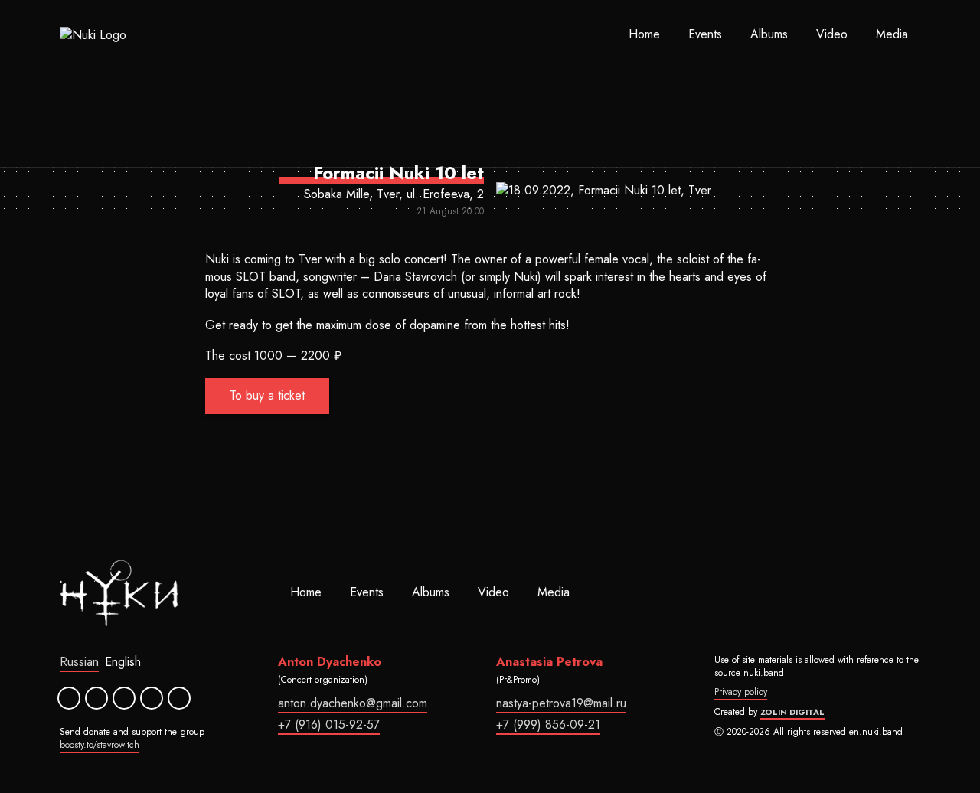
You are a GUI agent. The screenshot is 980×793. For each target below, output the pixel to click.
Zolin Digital (792, 712)
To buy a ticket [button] (267, 395)
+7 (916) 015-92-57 (329, 724)
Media (892, 34)
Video (832, 34)
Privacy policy (740, 692)
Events (705, 34)
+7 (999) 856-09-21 (548, 724)
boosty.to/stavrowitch (99, 745)
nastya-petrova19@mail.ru (561, 703)
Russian (79, 662)
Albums (769, 34)
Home (644, 34)
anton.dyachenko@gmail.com (352, 703)
